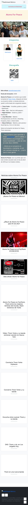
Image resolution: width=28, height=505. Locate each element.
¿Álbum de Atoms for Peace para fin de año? (14, 223)
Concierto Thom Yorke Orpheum (14, 363)
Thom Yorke (11, 99)
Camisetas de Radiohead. (15, 6)
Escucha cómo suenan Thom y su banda (14, 418)
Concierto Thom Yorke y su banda (14, 391)
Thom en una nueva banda (14, 472)
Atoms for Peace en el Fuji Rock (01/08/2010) (14, 250)
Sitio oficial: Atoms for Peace (14, 277)
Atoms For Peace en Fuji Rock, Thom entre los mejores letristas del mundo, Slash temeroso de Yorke (14, 305)
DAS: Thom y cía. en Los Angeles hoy (14, 445)
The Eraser (10, 137)
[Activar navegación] (24, 2)
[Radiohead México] (8, 2)
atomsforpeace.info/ (15, 90)
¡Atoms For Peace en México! (14, 196)
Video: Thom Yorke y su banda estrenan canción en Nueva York (14, 335)
